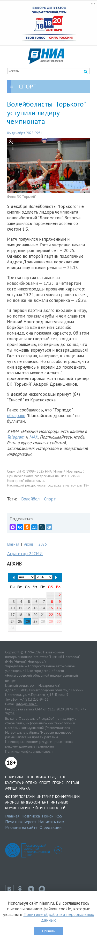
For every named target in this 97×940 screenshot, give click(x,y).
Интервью (59, 802)
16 (59, 608)
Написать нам (51, 821)
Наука (24, 788)
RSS (58, 816)
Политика (14, 777)
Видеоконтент (35, 802)
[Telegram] (49, 527)
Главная (13, 544)
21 (43, 615)
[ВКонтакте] (20, 527)
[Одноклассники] (27, 527)
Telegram (15, 437)
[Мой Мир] (34, 527)
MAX (33, 437)
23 (59, 615)
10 (13, 608)
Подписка (30, 816)
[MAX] (13, 527)
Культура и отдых (21, 782)
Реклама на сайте (21, 827)
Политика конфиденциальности (29, 751)
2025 (43, 544)
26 (28, 621)
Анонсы (12, 802)
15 (51, 608)
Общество (57, 777)
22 (51, 615)
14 (43, 608)
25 (20, 621)
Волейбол (30, 499)
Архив (29, 544)
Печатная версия (20, 821)
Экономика (35, 777)
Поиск (47, 816)
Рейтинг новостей (48, 808)
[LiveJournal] (42, 527)
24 (13, 621)
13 (35, 608)
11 (20, 608)
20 (35, 615)
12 (28, 608)
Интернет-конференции (58, 796)
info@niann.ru (27, 704)
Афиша (11, 788)
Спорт (50, 499)
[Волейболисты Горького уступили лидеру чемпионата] (48, 165)
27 (35, 621)
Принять (48, 931)
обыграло (16, 415)
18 (20, 615)
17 (13, 615)
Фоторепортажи (20, 796)
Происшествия (66, 782)
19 (28, 615)
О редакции (51, 827)
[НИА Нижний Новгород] (46, 62)
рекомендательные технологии (29, 746)
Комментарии (17, 808)
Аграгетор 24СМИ (25, 553)
